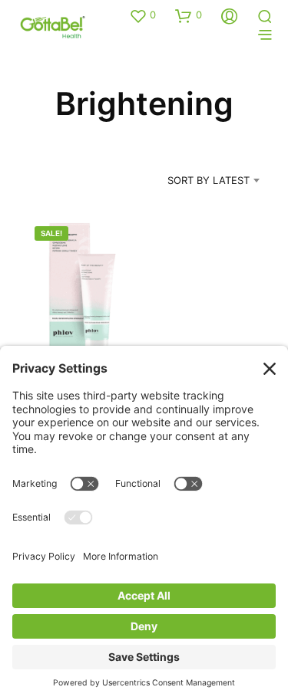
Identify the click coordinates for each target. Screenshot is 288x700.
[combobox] (194, 180)
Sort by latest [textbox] (208, 180)
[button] (142, 15)
